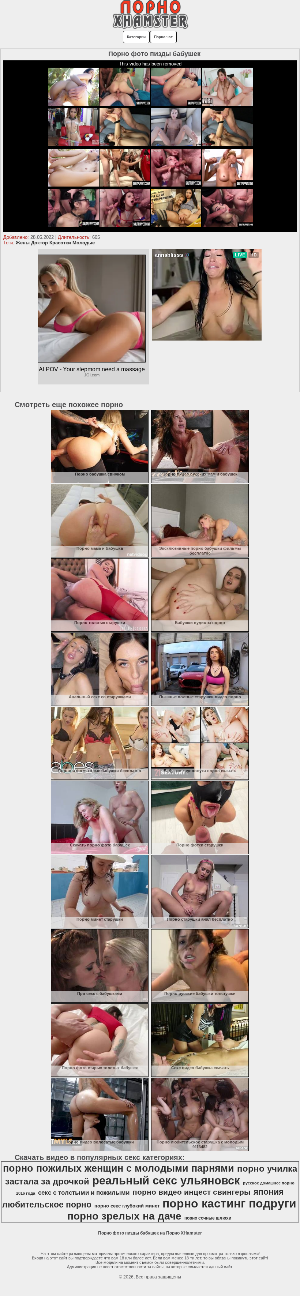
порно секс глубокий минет (127, 1206)
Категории (136, 37)
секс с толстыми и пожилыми (84, 1192)
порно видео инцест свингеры (191, 1192)
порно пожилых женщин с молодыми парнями (118, 1168)
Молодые (83, 242)
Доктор (39, 242)
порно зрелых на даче (124, 1216)
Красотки (60, 242)
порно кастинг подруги (229, 1203)
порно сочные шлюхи (207, 1218)
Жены (23, 242)
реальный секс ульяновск (166, 1180)
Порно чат (163, 37)
